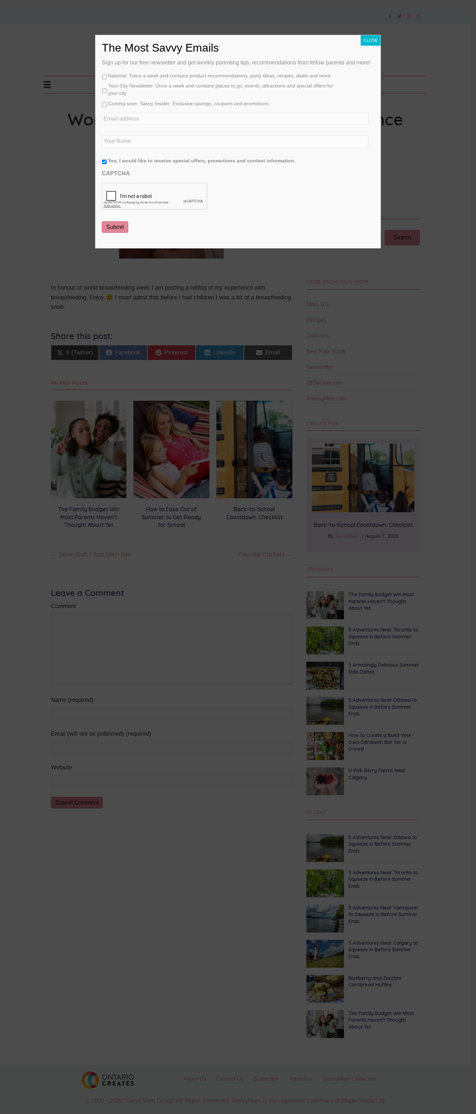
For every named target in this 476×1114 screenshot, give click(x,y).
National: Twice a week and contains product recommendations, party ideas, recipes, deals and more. (220, 75)
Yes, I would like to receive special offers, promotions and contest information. (201, 160)
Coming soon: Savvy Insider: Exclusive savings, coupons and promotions (188, 103)
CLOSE (370, 40)
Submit (115, 227)
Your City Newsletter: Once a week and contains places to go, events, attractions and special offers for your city (220, 89)
